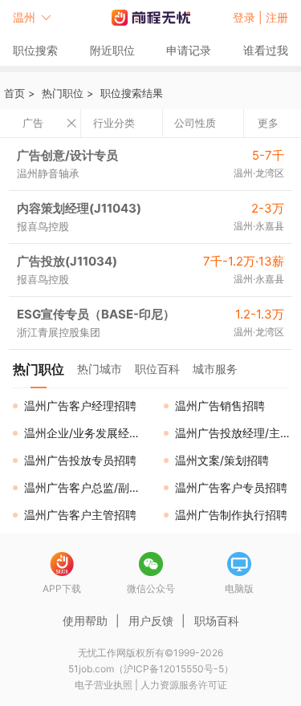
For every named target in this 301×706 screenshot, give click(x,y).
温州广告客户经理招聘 (80, 405)
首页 (14, 93)
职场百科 (216, 620)
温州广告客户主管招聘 (80, 514)
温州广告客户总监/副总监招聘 (87, 487)
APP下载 (62, 588)
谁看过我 (265, 50)
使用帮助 (85, 620)
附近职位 (112, 50)
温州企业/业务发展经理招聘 (87, 433)
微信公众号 (151, 588)
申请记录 (188, 50)
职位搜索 (35, 50)
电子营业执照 (103, 685)
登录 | (249, 17)
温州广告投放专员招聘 (80, 460)
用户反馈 (150, 620)
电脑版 (239, 588)
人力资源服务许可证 (183, 685)
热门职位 (62, 93)
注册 (277, 17)
